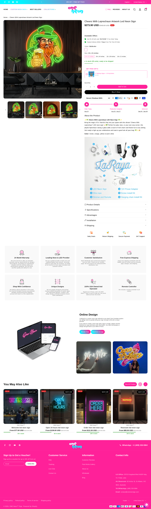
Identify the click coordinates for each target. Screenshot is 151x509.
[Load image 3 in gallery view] (51, 109)
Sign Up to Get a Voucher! (16, 455)
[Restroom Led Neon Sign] (130, 406)
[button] (19, 9)
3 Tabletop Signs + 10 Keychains (104, 73)
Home (5, 17)
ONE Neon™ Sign (16, 506)
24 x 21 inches (89, 57)
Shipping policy (46, 500)
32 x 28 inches (111, 57)
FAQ (50, 460)
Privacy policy (8, 500)
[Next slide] (109, 2)
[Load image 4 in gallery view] (69, 109)
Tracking (51, 464)
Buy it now (116, 92)
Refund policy (19, 500)
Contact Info (122, 455)
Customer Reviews (88, 460)
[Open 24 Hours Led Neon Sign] (57, 406)
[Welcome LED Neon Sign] (20, 406)
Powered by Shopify (30, 506)
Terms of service (32, 500)
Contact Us (52, 473)
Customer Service (58, 455)
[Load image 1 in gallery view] (16, 109)
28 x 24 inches (100, 57)
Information (88, 455)
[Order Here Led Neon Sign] (93, 406)
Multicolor (86, 49)
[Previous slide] (41, 2)
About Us (85, 469)
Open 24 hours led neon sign (57, 428)
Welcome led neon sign (21, 428)
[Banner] (116, 168)
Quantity (87, 83)
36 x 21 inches (122, 57)
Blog (83, 478)
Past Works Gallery (88, 464)
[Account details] (140, 9)
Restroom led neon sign (130, 428)
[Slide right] (80, 110)
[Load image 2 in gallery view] (33, 109)
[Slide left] (5, 110)
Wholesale (85, 473)
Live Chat (52, 469)
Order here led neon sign (94, 428)
